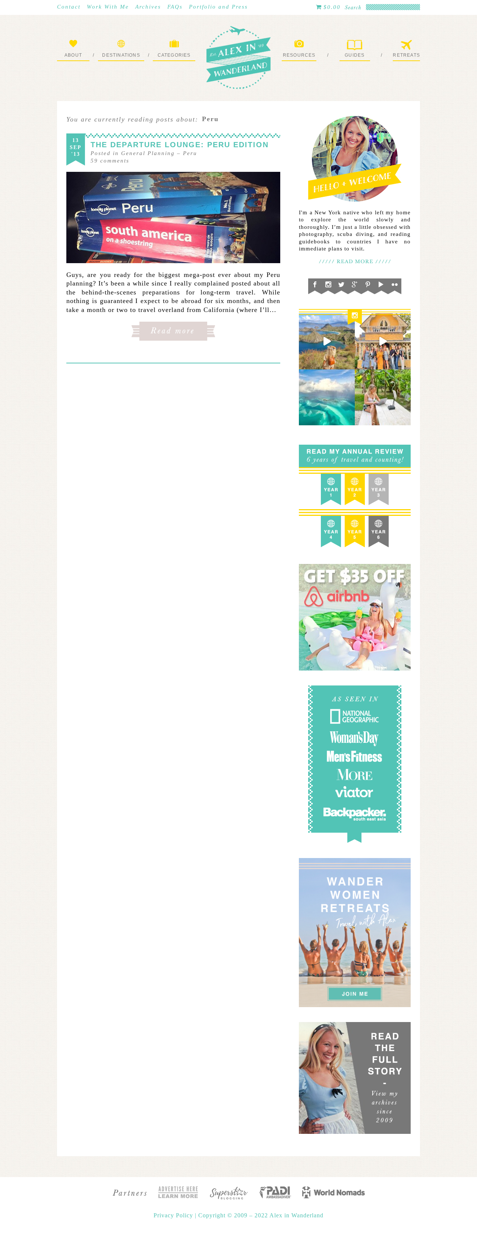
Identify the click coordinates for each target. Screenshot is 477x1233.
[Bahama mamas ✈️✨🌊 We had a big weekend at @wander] (327, 397)
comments (110, 161)
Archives (148, 7)
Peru (190, 153)
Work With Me (108, 7)
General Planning (148, 153)
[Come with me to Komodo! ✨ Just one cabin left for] (327, 341)
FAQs (175, 7)
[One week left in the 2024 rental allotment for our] (383, 341)
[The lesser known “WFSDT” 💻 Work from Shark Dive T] (383, 397)
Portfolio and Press (218, 7)
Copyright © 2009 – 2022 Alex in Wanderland (260, 1215)
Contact (68, 7)
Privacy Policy (174, 1215)
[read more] (173, 217)
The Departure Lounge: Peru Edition (180, 145)
